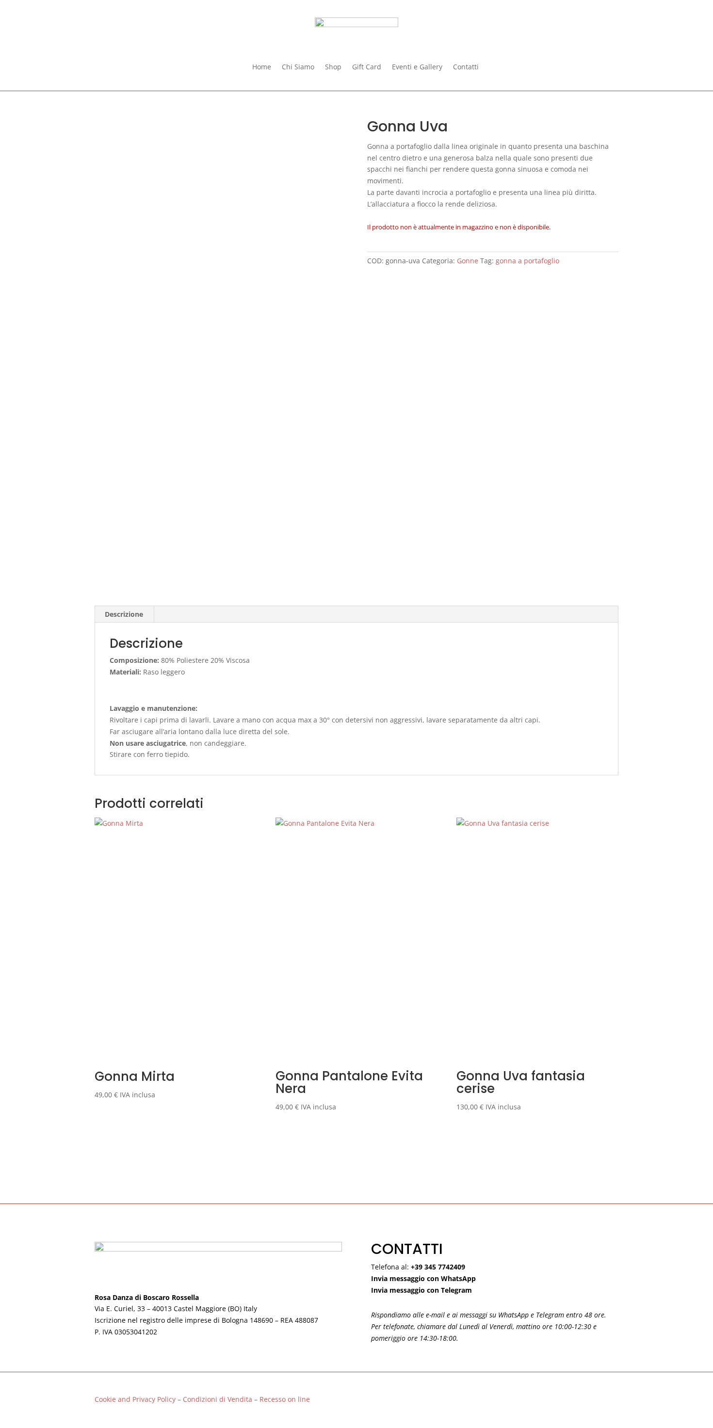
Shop (333, 67)
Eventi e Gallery (417, 67)
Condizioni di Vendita (218, 1399)
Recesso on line (284, 1399)
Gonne (467, 260)
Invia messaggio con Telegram (421, 1290)
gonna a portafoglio (527, 260)
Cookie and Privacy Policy (135, 1399)
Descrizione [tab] (124, 614)
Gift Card (366, 67)
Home (261, 67)
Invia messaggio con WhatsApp (423, 1278)
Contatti (466, 67)
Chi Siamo (298, 67)
